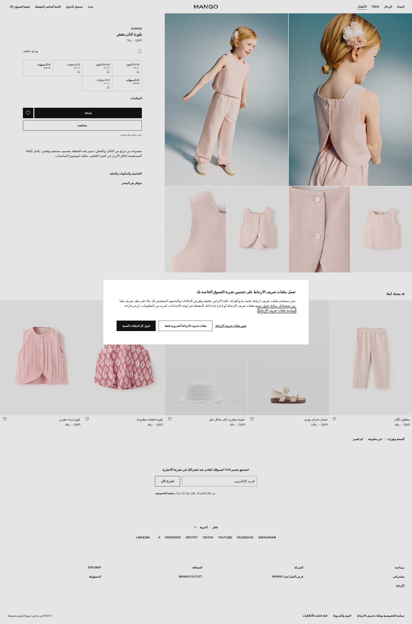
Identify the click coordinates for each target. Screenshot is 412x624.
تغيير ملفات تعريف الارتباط (230, 326)
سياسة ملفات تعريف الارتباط (276, 310)
